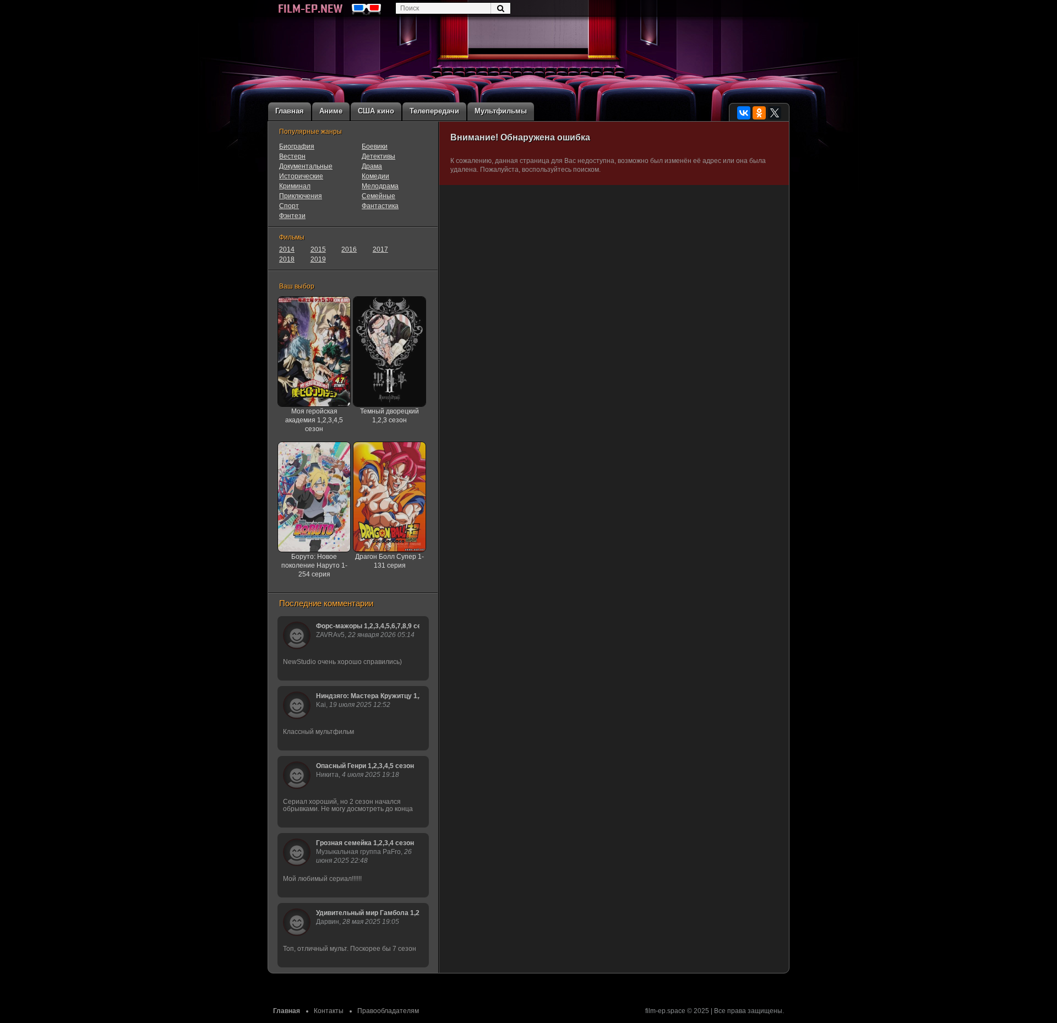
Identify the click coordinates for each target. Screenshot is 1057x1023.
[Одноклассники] (759, 112)
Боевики (375, 146)
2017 (380, 249)
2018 (287, 259)
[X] (774, 112)
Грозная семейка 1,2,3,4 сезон (365, 843)
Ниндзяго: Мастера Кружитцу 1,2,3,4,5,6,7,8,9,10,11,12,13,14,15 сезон (367, 696)
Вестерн (292, 156)
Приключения (300, 196)
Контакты (329, 1011)
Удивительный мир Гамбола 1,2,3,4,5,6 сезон (367, 913)
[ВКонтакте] (743, 112)
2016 (349, 249)
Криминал (294, 186)
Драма (372, 166)
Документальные (306, 166)
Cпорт (289, 206)
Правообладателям (388, 1011)
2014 (287, 249)
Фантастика (380, 206)
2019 (318, 259)
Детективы (378, 156)
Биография (296, 146)
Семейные (378, 196)
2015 (318, 249)
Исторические (301, 176)
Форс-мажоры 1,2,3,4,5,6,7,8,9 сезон (367, 626)
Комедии (375, 176)
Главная (286, 1011)
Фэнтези (292, 216)
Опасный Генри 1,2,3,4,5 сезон (365, 766)
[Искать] (500, 8)
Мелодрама (380, 186)
